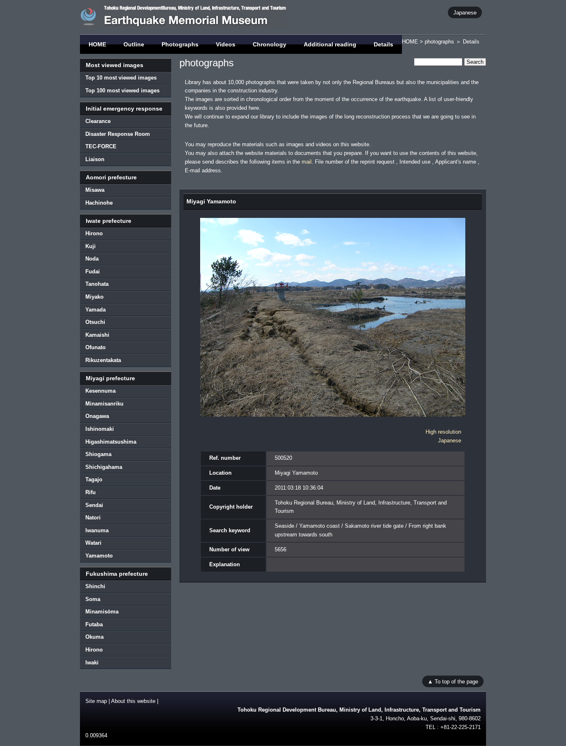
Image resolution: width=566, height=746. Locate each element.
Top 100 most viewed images (122, 90)
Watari (93, 543)
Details (383, 44)
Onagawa (97, 416)
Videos (225, 44)
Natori (93, 517)
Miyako (94, 297)
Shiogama (98, 454)
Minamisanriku (104, 404)
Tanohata (97, 284)
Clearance (98, 121)
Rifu (90, 492)
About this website (133, 701)
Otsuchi (95, 322)
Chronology (269, 44)
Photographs (180, 44)
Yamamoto (99, 556)
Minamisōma (102, 611)
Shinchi (95, 586)
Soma (92, 599)
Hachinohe (99, 203)
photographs (439, 42)
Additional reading (330, 44)
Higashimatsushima (110, 442)
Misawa (94, 190)
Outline (133, 44)
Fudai (92, 271)
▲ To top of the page (453, 681)
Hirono (94, 233)
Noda (92, 259)
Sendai (94, 505)
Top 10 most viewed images (121, 78)
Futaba (94, 624)
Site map (96, 701)
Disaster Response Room (117, 134)
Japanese (465, 12)
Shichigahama (103, 467)
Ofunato (95, 347)
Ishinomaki (99, 429)
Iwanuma (97, 530)
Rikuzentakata (103, 360)
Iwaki (92, 662)
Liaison (94, 159)
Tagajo (93, 479)
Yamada (95, 310)
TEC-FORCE (100, 146)
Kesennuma (100, 391)
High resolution (443, 432)
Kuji (90, 246)
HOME (97, 44)
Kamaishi (97, 335)
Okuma (94, 637)
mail (307, 162)
